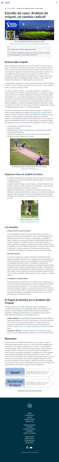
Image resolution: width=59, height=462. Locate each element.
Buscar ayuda (29, 436)
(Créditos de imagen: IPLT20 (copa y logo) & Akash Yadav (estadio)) (29, 43)
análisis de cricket (47, 114)
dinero (23, 74)
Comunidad (29, 427)
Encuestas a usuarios (29, 429)
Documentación (29, 415)
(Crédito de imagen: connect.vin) (29, 221)
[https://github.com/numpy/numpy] (27, 447)
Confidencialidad (29, 440)
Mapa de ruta (29, 421)
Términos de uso (29, 438)
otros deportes (11, 180)
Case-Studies (11, 8)
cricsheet (44, 112)
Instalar (29, 413)
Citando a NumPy (29, 419)
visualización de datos (44, 330)
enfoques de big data (32, 326)
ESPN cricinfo (36, 112)
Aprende (29, 417)
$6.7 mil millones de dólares (15, 87)
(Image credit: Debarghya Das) (29, 168)
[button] (56, 2)
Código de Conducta (29, 433)
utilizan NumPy (15, 308)
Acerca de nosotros (29, 425)
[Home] (5, 8)
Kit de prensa (29, 442)
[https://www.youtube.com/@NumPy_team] (31, 447)
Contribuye (29, 431)
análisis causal (18, 326)
